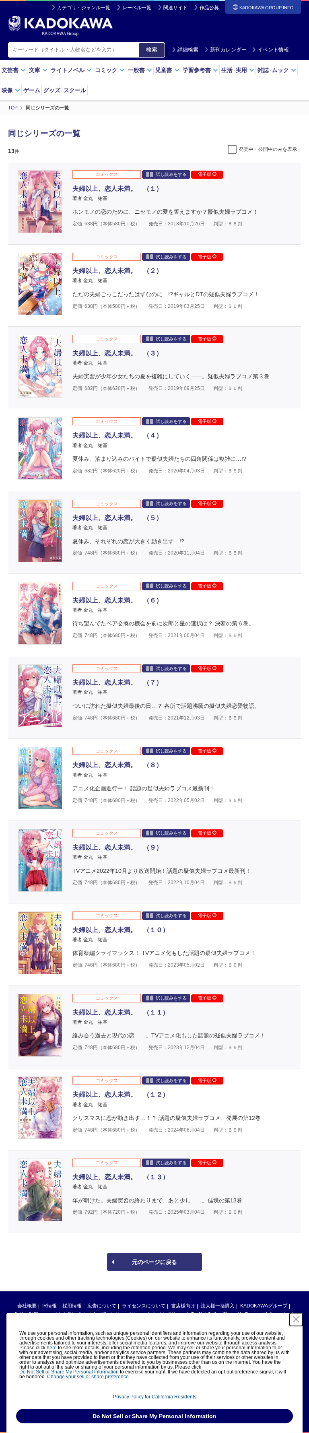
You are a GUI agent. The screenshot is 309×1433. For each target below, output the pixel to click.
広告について (101, 1306)
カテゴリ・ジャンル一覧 (83, 7)
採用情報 (72, 1306)
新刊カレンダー (228, 50)
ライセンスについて (143, 1306)
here (52, 1347)
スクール (75, 90)
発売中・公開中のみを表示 (268, 149)
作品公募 (209, 7)
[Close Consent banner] (296, 1319)
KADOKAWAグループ (263, 1306)
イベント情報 (273, 50)
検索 (151, 49)
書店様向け (183, 1306)
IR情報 (49, 1306)
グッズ (51, 90)
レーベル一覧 (136, 7)
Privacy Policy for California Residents (154, 1397)
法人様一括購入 (218, 1306)
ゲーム (31, 90)
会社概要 (27, 1306)
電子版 (205, 174)
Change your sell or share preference (88, 1376)
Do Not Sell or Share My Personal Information (69, 1371)
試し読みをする (171, 174)
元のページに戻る (154, 1262)
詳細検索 (187, 50)
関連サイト (175, 7)
